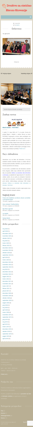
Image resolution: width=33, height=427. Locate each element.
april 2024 (5, 257)
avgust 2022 (6, 276)
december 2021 (7, 281)
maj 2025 (5, 240)
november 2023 (7, 264)
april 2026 (5, 231)
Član (2, 411)
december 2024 (7, 248)
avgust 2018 (6, 336)
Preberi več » (22, 148)
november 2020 (7, 295)
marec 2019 (6, 326)
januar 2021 (6, 291)
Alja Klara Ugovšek (8, 209)
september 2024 (7, 255)
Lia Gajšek (5, 213)
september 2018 (7, 334)
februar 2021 (6, 288)
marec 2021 (6, 286)
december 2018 (7, 329)
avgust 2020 (6, 303)
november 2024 (7, 250)
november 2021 (7, 283)
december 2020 (7, 293)
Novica (3, 418)
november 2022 (7, 274)
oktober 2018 (6, 331)
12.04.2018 (17, 23)
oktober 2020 (6, 298)
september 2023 (7, 267)
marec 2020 (6, 312)
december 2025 (7, 233)
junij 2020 (5, 305)
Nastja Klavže (6, 218)
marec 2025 (6, 243)
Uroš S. (18, 25)
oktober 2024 (6, 252)
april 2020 (5, 310)
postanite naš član (26, 394)
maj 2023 (5, 269)
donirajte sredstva (7, 396)
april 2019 (5, 324)
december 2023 (7, 262)
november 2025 (7, 236)
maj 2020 (5, 307)
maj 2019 (5, 322)
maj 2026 (5, 229)
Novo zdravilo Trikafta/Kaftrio (11, 204)
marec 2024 (6, 260)
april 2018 (5, 338)
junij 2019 (5, 319)
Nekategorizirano (5, 415)
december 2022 (7, 272)
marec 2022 (6, 279)
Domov (3, 413)
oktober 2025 (6, 238)
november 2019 (7, 314)
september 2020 (7, 300)
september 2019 (7, 317)
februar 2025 (6, 245)
